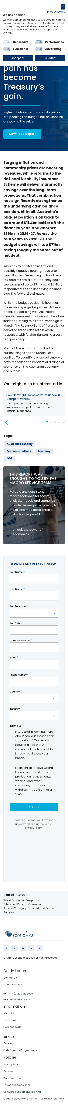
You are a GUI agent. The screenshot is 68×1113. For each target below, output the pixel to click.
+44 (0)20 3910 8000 (20, 993)
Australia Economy (19, 444)
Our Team (9, 1020)
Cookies (8, 1071)
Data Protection (12, 1078)
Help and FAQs (12, 1027)
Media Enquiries (13, 984)
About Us (8, 1013)
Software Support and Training (22, 1091)
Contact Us (10, 977)
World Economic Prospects (21, 900)
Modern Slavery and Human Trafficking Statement (33, 1098)
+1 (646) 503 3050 (21, 999)
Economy (44, 451)
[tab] (43, 422)
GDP (9, 458)
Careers (8, 1043)
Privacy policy (56, 12)
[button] (6, 422)
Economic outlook (19, 451)
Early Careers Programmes (20, 1050)
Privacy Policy (11, 1064)
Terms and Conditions (16, 1085)
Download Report (22, 134)
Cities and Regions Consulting (22, 904)
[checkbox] (6, 42)
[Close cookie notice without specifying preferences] (63, 7)
